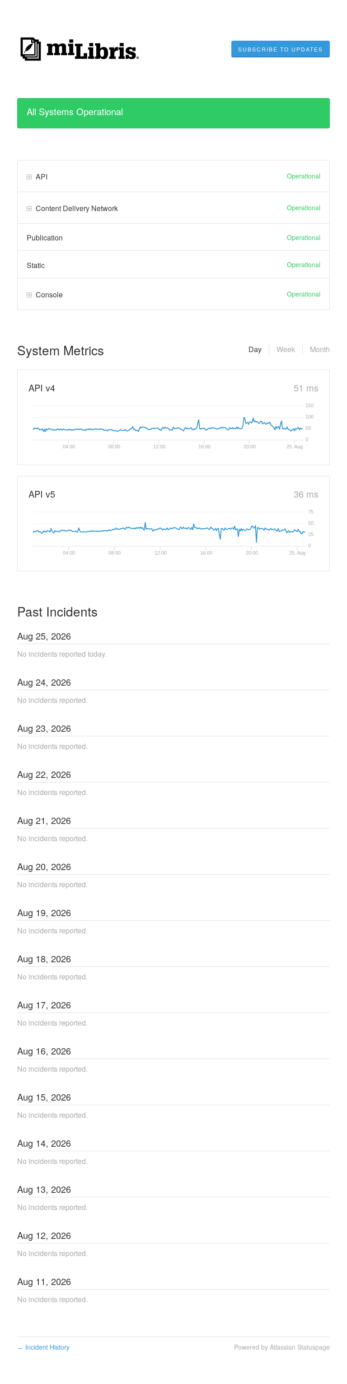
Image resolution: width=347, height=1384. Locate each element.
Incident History (43, 1346)
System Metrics (60, 350)
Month (320, 349)
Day (255, 349)
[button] (280, 49)
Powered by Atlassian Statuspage (282, 1346)
